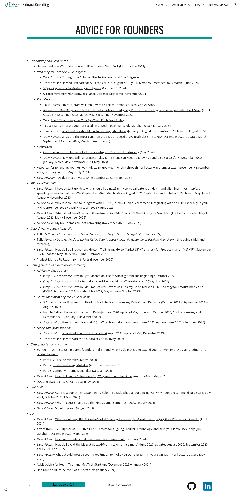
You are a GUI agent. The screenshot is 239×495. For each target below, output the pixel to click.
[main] (119, 31)
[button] (235, 4)
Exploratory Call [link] (219, 4)
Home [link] (159, 4)
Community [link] (179, 4)
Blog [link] (197, 4)
